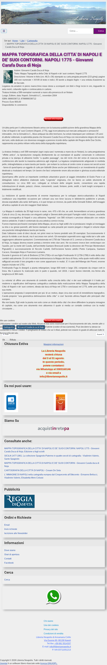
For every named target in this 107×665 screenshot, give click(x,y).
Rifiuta (13, 340)
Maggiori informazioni (54, 344)
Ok (3, 340)
